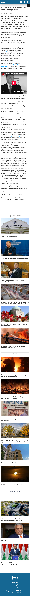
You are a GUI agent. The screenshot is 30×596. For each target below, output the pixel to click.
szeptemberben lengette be (16, 136)
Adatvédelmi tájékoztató (15, 585)
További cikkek (16, 491)
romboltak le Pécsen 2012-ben (8, 100)
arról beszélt (4, 52)
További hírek (16, 216)
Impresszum (15, 587)
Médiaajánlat (15, 583)
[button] (24, 2)
